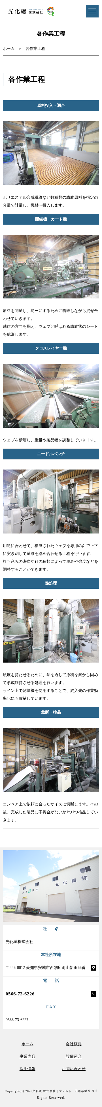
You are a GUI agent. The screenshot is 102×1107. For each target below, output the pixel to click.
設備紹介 (74, 1056)
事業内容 (27, 1056)
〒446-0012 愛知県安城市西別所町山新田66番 (46, 968)
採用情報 (27, 1069)
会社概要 (74, 1044)
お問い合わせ (74, 1069)
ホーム (9, 49)
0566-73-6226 (20, 994)
